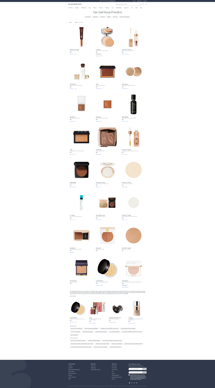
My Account (93, 365)
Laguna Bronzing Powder (100, 85)
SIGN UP (144, 368)
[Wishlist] (143, 4)
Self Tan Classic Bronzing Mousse (76, 216)
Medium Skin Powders (88, 331)
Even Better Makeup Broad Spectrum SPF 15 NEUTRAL (135, 319)
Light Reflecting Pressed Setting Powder (77, 150)
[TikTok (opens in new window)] (134, 382)
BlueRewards (139, 1)
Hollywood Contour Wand (74, 50)
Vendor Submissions (115, 375)
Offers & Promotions (72, 377)
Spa (112, 371)
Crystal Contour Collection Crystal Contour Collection (95, 319)
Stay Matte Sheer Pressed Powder (102, 50)
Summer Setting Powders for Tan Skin (109, 328)
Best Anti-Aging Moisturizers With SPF (133, 343)
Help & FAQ (70, 367)
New (90, 7)
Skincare (101, 7)
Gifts (137, 7)
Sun (132, 7)
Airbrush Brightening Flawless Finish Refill (129, 216)
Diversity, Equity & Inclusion (117, 377)
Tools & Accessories (124, 16)
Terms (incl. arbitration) (133, 379)
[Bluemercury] (75, 4)
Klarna (69, 378)
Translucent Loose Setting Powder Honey (77, 318)
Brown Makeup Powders (101, 331)
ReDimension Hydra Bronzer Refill (102, 118)
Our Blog (113, 378)
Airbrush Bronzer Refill (126, 249)
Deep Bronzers (74, 335)
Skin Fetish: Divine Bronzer (100, 216)
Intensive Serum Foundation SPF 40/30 (129, 118)
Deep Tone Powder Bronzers (91, 328)
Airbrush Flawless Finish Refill (127, 183)
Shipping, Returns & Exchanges (74, 369)
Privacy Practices (139, 377)
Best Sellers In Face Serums (100, 347)
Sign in (134, 1)
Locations (145, 1)
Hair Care (102, 16)
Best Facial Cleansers (117, 343)
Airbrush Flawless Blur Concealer (128, 50)
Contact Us (70, 365)
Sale (141, 7)
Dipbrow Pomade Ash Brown (114, 318)
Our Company (114, 365)
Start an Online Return (72, 373)
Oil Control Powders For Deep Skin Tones (132, 331)
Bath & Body (119, 7)
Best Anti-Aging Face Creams (102, 343)
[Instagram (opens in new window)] (129, 382)
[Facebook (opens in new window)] (132, 382)
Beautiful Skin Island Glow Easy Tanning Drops (130, 150)
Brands (95, 7)
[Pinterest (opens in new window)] (136, 382)
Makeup (107, 7)
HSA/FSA (70, 7)
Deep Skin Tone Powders (76, 328)
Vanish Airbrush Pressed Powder (76, 249)
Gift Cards (70, 375)
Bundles (77, 7)
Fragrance (126, 7)
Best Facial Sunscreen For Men (78, 340)
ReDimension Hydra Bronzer (75, 118)
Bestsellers (83, 7)
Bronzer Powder (73, 183)
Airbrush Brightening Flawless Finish (102, 183)
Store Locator (114, 367)
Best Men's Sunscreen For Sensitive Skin (112, 340)
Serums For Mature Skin (115, 347)
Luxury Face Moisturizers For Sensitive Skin (81, 347)
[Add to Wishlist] (92, 25)
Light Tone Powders (75, 331)
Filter (70, 22)
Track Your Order (71, 371)
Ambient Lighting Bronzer (100, 150)
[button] (146, 4)
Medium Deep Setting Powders (128, 328)
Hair (113, 7)
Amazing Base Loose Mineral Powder (128, 85)
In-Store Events (114, 369)
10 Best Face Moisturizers (94, 340)
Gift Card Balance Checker (95, 369)
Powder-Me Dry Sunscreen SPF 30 (76, 85)
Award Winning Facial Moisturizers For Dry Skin (82, 343)
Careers (113, 373)
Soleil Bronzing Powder (100, 249)
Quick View (81, 36)
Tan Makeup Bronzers (114, 331)
